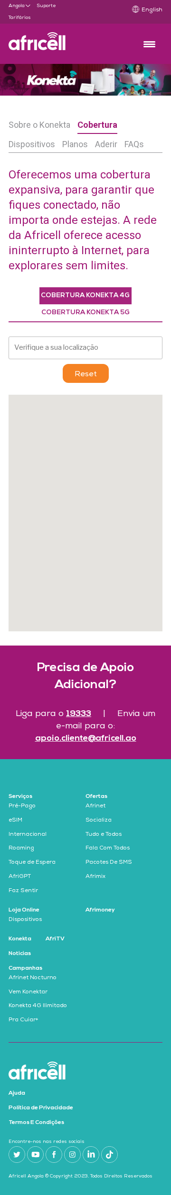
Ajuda (17, 1093)
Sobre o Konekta (39, 125)
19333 (78, 713)
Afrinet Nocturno (33, 978)
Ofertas (96, 796)
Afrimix (95, 877)
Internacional (28, 835)
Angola (17, 6)
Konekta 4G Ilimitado (38, 1006)
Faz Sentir (23, 891)
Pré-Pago (22, 806)
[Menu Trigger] (149, 44)
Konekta (20, 939)
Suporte (46, 6)
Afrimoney (100, 910)
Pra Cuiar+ (23, 1020)
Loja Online (24, 910)
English (152, 10)
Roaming (21, 848)
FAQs (134, 144)
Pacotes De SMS (109, 863)
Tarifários (20, 18)
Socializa (99, 820)
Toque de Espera (32, 863)
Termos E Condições (36, 1122)
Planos (75, 144)
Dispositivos (32, 144)
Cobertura (97, 125)
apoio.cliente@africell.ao (85, 738)
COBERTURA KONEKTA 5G (85, 312)
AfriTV (55, 939)
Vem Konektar (28, 992)
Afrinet (95, 806)
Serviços (20, 796)
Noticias (20, 953)
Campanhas (25, 968)
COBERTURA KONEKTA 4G (85, 295)
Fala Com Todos (108, 848)
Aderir (106, 144)
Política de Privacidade (41, 1108)
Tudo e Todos (104, 835)
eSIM (15, 820)
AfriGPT (20, 877)
